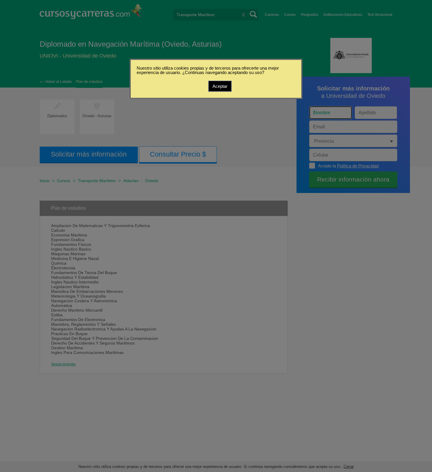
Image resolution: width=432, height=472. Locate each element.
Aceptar (219, 86)
